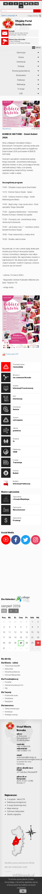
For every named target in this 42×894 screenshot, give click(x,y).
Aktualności (6, 129)
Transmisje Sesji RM (12, 666)
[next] (16, 611)
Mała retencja (12, 808)
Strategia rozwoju (11, 715)
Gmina (21, 57)
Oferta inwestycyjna (12, 709)
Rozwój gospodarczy (21, 71)
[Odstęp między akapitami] (26, 3)
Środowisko (21, 75)
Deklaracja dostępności (16, 802)
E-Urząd (21, 89)
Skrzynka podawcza (12, 672)
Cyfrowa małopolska (15, 811)
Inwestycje (21, 62)
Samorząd (21, 52)
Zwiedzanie (9, 698)
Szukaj (37, 11)
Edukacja (21, 80)
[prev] (11, 611)
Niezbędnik (9, 701)
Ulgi (6, 688)
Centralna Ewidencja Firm (14, 685)
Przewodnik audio (11, 695)
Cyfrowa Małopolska (12, 675)
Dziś (4, 611)
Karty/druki (9, 669)
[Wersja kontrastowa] (5, 3)
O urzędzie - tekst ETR (16, 799)
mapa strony (33, 16)
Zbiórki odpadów (14, 814)
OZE (21, 93)
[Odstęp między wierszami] (31, 3)
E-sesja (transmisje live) (16, 805)
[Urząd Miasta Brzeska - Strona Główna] (10, 729)
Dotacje (21, 66)
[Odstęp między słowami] (36, 3)
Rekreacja (21, 84)
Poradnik (8, 682)
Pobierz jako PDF (12, 354)
